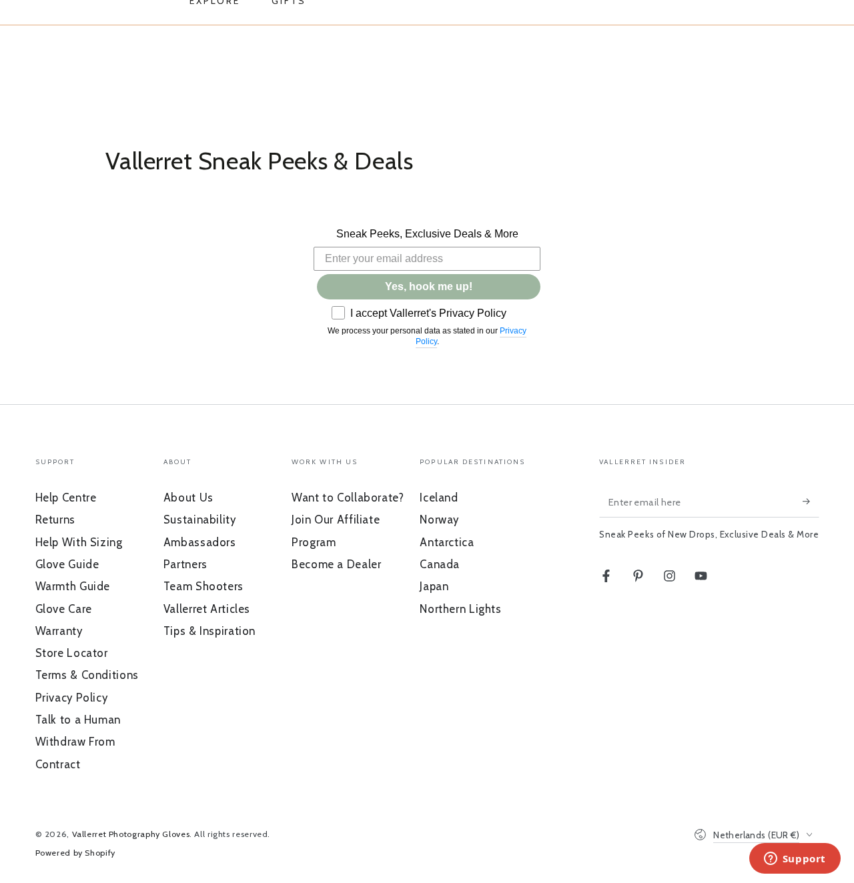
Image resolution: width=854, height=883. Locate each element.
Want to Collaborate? (348, 497)
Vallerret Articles (206, 609)
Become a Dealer (336, 564)
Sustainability (199, 519)
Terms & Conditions (87, 675)
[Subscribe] (811, 501)
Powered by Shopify (75, 853)
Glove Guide (67, 564)
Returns (55, 519)
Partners (185, 564)
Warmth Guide (73, 586)
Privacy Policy (71, 697)
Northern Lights (460, 609)
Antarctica (447, 542)
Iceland (439, 497)
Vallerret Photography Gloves (131, 834)
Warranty (59, 631)
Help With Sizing (79, 542)
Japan (434, 586)
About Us (188, 497)
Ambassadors (199, 542)
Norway (439, 519)
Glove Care (63, 609)
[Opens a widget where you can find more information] (795, 859)
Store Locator (71, 653)
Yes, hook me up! (428, 286)
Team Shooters (203, 586)
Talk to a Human (78, 719)
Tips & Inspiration (209, 631)
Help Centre (66, 497)
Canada (440, 564)
